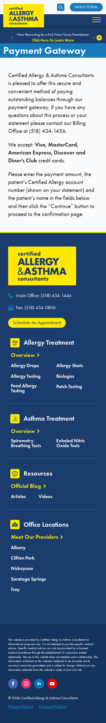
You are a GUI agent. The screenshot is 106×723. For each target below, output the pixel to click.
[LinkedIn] (39, 684)
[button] (12, 37)
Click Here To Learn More (53, 40)
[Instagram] (26, 684)
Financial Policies (53, 706)
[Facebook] (13, 684)
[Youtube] (52, 684)
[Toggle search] (60, 7)
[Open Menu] (96, 19)
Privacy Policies (20, 706)
